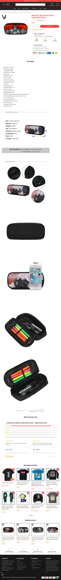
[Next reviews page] (56, 457)
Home (3, 12)
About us (18, 560)
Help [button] (59, 578)
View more (30, 515)
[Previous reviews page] (50, 457)
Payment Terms (34, 562)
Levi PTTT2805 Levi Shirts (7, 482)
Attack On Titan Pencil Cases (25, 12)
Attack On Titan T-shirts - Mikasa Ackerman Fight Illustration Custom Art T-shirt (37, 484)
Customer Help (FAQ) (35, 567)
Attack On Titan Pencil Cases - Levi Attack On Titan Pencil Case (8, 539)
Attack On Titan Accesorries (11, 12)
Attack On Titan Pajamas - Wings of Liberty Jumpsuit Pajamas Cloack (7, 508)
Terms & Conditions (20, 562)
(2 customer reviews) (40, 20)
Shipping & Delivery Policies (37, 560)
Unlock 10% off (2, 574)
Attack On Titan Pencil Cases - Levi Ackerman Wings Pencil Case (37, 539)
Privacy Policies (20, 564)
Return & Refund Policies (36, 564)
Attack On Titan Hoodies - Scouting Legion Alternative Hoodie (52, 484)
